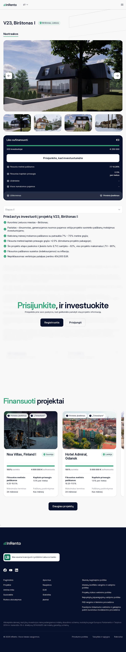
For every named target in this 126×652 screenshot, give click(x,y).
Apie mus (47, 580)
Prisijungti (75, 322)
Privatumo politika (80, 637)
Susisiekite (8, 595)
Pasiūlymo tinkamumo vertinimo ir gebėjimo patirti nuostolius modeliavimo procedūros (101, 608)
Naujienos (47, 585)
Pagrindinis (8, 580)
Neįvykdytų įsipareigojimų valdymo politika (101, 597)
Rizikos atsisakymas (12, 600)
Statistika (47, 595)
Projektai (7, 585)
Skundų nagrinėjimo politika (94, 580)
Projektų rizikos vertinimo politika (96, 592)
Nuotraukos (10, 33)
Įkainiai (46, 600)
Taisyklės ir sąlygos (101, 637)
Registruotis (51, 322)
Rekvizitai (118, 637)
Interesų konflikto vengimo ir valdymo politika (98, 586)
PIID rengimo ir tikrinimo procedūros (98, 602)
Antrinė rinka (8, 590)
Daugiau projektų (63, 506)
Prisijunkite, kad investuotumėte (63, 158)
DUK (45, 590)
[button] (9, 75)
